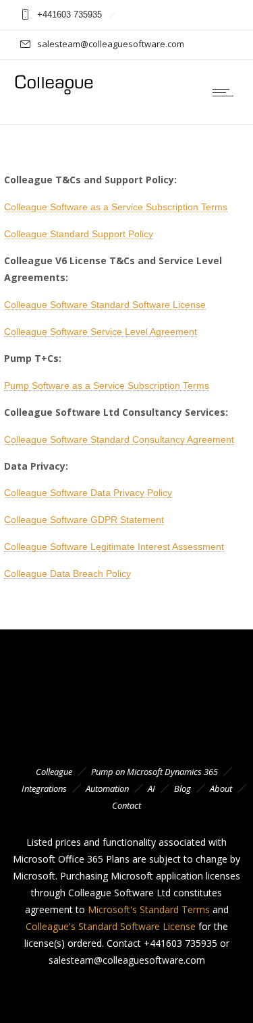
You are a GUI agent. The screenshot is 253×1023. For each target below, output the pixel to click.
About (221, 788)
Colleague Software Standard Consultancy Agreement (119, 439)
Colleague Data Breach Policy (67, 573)
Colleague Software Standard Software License (105, 304)
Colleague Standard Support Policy (78, 233)
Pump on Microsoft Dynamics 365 (154, 772)
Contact (126, 805)
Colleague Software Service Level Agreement (100, 331)
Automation (107, 788)
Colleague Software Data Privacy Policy (88, 492)
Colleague (54, 772)
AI (151, 788)
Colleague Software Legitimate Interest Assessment (114, 546)
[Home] (53, 92)
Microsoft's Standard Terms (149, 909)
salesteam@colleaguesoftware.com (110, 44)
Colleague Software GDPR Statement (84, 519)
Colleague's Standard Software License (111, 926)
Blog (182, 788)
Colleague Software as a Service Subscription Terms (115, 207)
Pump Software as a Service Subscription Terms (106, 385)
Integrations (44, 788)
